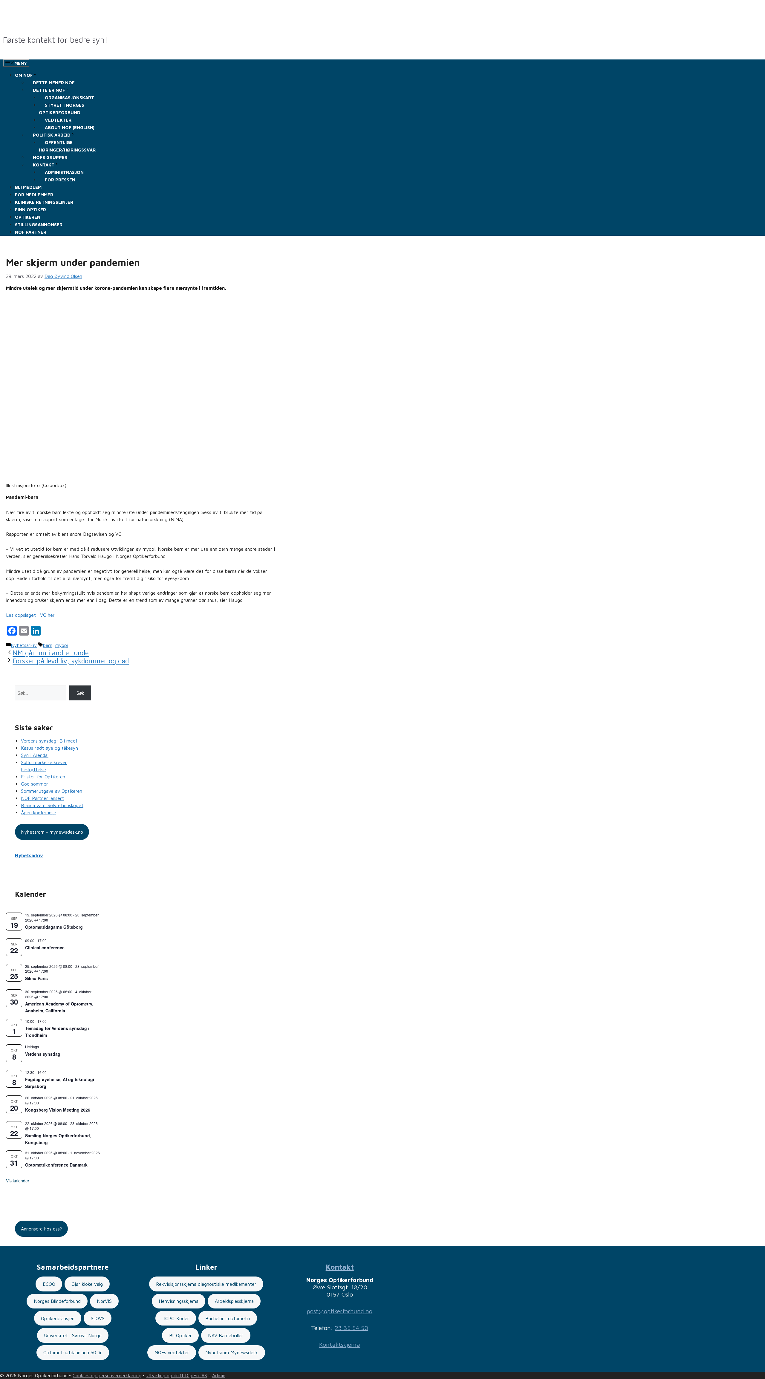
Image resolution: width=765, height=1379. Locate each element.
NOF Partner (30, 232)
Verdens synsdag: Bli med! (49, 740)
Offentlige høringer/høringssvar (67, 146)
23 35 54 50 (351, 1327)
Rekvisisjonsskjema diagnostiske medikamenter (206, 1284)
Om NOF (24, 75)
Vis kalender (17, 1181)
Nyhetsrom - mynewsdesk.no (52, 832)
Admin (218, 1375)
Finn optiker (30, 209)
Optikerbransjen (57, 1318)
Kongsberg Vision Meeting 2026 (57, 1110)
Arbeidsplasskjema (234, 1301)
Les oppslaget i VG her (30, 615)
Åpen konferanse (38, 812)
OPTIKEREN (27, 217)
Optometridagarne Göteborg (54, 927)
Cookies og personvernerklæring (107, 1375)
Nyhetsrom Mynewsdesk (231, 1352)
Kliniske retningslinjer (44, 202)
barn (47, 645)
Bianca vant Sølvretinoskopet (52, 805)
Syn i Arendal (34, 755)
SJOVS (98, 1318)
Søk (80, 693)
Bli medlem (28, 187)
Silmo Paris (36, 978)
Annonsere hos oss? (41, 1228)
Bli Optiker (180, 1335)
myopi (61, 645)
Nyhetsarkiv (24, 645)
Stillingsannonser (38, 224)
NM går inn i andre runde (51, 653)
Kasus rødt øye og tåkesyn (49, 748)
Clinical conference (45, 948)
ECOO (49, 1284)
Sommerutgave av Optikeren (51, 791)
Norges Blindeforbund (57, 1301)
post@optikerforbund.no (339, 1311)
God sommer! (35, 783)
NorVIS (104, 1301)
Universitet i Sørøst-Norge (73, 1335)
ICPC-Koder (176, 1318)
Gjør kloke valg (87, 1284)
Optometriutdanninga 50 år (72, 1352)
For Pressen (60, 179)
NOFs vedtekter (171, 1352)
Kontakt (340, 1267)
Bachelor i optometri (227, 1318)
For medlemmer (34, 194)
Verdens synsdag (42, 1054)
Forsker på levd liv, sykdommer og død (71, 661)
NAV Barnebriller (225, 1335)
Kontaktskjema (339, 1344)
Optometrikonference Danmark (56, 1165)
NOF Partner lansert (42, 798)
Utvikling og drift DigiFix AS (176, 1375)
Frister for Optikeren (43, 776)
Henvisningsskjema (178, 1301)
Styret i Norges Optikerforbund (61, 108)
